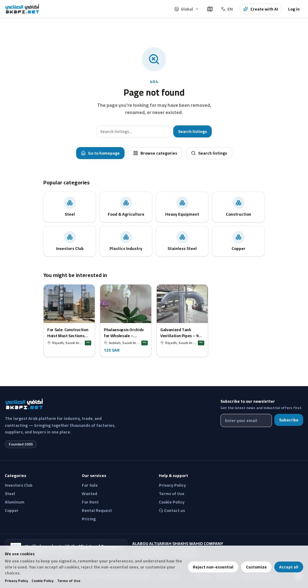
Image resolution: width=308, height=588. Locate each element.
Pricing (89, 519)
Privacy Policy (16, 580)
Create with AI (264, 9)
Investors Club (18, 485)
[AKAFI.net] (23, 9)
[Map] (210, 9)
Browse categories (158, 153)
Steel (10, 494)
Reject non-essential (213, 567)
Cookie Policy (43, 580)
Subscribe (288, 420)
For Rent (90, 502)
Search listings (192, 131)
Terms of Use (68, 580)
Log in (294, 9)
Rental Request (97, 510)
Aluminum (14, 502)
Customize (256, 567)
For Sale (90, 485)
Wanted (89, 494)
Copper (12, 510)
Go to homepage (104, 153)
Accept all (288, 567)
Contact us (174, 510)
